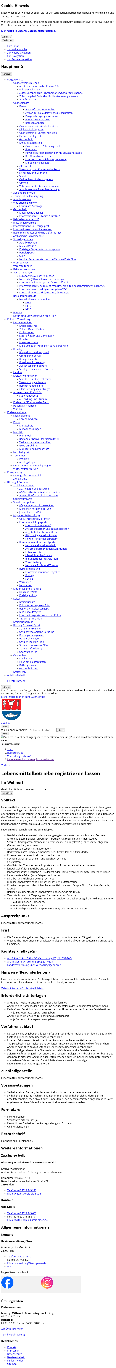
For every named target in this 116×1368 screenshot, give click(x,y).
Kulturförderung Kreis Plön (34, 605)
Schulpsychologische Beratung (36, 632)
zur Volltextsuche (17, 49)
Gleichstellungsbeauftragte (34, 389)
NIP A (28, 302)
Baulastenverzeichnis (37, 119)
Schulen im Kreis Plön (31, 642)
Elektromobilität (28, 445)
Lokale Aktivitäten (35, 552)
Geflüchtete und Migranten (34, 518)
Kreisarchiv (19, 671)
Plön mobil (25, 435)
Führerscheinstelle (29, 89)
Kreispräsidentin (28, 359)
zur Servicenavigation (19, 59)
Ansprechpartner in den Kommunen (46, 548)
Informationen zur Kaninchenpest (32, 229)
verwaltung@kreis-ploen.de (26, 1263)
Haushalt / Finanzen (24, 405)
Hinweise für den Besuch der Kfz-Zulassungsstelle (53, 152)
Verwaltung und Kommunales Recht (39, 169)
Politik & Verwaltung (18, 319)
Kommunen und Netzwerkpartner (38, 542)
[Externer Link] (7, 1282)
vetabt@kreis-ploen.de (24, 1193)
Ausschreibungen (23, 272)
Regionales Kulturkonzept (34, 608)
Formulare (31, 149)
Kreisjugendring (28, 595)
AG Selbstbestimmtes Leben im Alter (40, 492)
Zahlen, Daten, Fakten (31, 329)
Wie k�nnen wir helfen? (14, 730)
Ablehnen (6, 37)
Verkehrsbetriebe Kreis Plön (35, 442)
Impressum (13, 1350)
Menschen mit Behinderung (35, 508)
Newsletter (25, 585)
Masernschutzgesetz (31, 212)
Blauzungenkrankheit (25, 222)
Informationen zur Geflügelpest (31, 226)
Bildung (29, 575)
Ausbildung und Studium (33, 399)
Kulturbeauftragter (30, 612)
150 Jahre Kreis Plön (30, 618)
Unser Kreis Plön (22, 322)
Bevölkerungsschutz (24, 295)
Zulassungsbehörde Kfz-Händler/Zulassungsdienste (48, 96)
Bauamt (17, 312)
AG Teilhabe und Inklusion (34, 488)
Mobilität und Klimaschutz (34, 449)
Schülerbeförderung (30, 648)
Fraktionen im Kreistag (32, 362)
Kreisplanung (14, 472)
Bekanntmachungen (24, 269)
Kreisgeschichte (28, 325)
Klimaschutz (26, 425)
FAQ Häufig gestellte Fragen (41, 535)
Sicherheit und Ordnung (33, 172)
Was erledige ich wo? (25, 202)
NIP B (28, 305)
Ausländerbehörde (24, 192)
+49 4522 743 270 (21, 1190)
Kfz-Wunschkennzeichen (39, 156)
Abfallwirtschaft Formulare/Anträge (39, 189)
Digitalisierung (21, 415)
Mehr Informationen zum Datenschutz (23, 696)
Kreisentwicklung (17, 412)
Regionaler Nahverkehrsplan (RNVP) (39, 439)
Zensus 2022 (20, 479)
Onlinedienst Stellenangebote (36, 179)
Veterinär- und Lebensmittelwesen (39, 186)
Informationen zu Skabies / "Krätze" (39, 216)
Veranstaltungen (22, 266)
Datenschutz (14, 1354)
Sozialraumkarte (22, 498)
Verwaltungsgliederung (32, 382)
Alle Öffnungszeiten (12, 1328)
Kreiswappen (26, 332)
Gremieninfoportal (30, 355)
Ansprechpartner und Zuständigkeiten (47, 528)
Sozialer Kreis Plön (23, 485)
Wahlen (17, 409)
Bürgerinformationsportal (34, 352)
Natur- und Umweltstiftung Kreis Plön (34, 315)
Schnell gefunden (23, 239)
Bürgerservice (15, 79)
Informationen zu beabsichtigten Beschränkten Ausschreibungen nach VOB (62, 286)
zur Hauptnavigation (19, 52)
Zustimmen (7, 40)
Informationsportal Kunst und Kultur (40, 615)
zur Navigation (15, 56)
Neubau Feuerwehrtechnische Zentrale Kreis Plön (47, 259)
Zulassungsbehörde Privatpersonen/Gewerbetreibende (51, 93)
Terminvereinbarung (13, 1334)
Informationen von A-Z (38, 525)
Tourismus (19, 455)
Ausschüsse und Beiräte (33, 365)
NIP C (28, 309)
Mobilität (18, 432)
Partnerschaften (28, 342)
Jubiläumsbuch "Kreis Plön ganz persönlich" (44, 345)
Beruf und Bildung (29, 568)
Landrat (17, 372)
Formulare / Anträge (30, 206)
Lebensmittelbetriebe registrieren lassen (30, 759)
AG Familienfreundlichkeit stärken (38, 495)
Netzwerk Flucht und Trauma (41, 565)
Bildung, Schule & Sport (26, 625)
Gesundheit (26, 139)
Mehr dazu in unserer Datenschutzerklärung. (28, 31)
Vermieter (25, 582)
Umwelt (23, 182)
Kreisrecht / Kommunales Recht (31, 402)
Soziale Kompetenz (24, 502)
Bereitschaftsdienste (31, 385)
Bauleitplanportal (35, 122)
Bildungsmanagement (31, 635)
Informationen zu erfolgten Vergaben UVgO (44, 292)
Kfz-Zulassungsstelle (30, 142)
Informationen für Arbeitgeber (42, 572)
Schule (29, 578)
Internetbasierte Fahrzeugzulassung (46, 159)
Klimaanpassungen (30, 429)
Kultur (16, 598)
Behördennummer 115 (26, 219)
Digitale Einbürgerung (31, 129)
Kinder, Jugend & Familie (27, 588)
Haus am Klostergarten (32, 662)
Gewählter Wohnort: (12, 789)
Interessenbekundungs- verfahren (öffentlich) (45, 282)
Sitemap (12, 1364)
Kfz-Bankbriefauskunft (37, 162)
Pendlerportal (27, 252)
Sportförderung (28, 652)
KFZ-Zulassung (27, 246)
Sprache (6, 687)
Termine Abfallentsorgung (28, 196)
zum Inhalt (13, 46)
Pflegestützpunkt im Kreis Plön (36, 505)
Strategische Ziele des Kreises (36, 369)
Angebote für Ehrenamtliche (41, 532)
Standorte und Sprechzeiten (35, 379)
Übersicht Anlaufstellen (38, 555)
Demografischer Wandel (27, 475)
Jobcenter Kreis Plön (30, 512)
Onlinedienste (21, 103)
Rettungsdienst (28, 665)
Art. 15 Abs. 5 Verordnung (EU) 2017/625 (30, 961)
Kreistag (18, 349)
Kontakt (11, 1347)
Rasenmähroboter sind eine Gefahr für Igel (37, 232)
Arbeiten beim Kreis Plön (27, 392)
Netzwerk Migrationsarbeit (40, 545)
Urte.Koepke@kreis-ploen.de (27, 1220)
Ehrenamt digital (28, 419)
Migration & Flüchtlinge (26, 515)
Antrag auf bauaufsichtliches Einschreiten (49, 112)
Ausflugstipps (27, 462)
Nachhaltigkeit (21, 452)
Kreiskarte (25, 339)
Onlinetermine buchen (26, 83)
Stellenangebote (28, 395)
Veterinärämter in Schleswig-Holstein (22, 988)
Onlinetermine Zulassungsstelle (43, 146)
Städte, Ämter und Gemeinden (36, 335)
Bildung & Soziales (17, 482)
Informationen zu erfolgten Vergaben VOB (43, 289)
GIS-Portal (25, 166)
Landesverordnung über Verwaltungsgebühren (34, 965)
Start (10, 749)
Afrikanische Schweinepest (28, 236)
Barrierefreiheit (16, 1357)
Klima (16, 422)
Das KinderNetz (28, 592)
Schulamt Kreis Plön (30, 628)
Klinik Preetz (26, 658)
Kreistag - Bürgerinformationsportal (39, 249)
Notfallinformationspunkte (34, 299)
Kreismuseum (27, 602)
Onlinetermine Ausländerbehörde (38, 126)
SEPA (22, 256)
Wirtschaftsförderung (25, 469)
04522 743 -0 (19, 1256)
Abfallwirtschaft (22, 199)
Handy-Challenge (29, 638)
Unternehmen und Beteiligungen (32, 465)
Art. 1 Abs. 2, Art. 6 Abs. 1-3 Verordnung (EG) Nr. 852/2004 (39, 958)
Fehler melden (15, 1360)
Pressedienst (20, 262)
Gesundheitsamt (28, 668)
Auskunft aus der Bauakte (40, 109)
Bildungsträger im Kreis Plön (41, 558)
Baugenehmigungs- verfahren (42, 116)
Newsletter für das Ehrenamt (41, 538)
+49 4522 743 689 (21, 1213)
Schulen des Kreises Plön (33, 645)
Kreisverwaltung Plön (25, 375)
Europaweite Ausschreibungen (36, 276)
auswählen (7, 793)
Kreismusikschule (23, 622)
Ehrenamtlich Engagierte (33, 522)
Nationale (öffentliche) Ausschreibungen (42, 279)
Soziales (24, 176)
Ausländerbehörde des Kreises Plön (39, 86)
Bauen (23, 106)
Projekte (24, 459)
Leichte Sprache (16, 681)
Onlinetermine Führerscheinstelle (38, 132)
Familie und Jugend (30, 136)
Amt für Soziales (28, 99)
